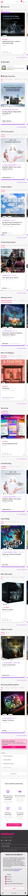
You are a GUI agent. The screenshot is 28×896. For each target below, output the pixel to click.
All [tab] (2, 10)
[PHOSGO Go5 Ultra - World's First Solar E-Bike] (13, 24)
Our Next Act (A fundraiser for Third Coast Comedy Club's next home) (12, 224)
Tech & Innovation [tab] (8, 10)
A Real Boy (5, 388)
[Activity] (21, 1)
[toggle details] (24, 54)
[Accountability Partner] (13, 427)
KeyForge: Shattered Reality (11, 554)
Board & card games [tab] (6, 300)
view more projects (21, 57)
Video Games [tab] (21, 300)
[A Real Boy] (13, 371)
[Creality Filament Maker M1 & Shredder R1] (13, 95)
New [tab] (11, 411)
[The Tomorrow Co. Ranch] (13, 261)
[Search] (18, 2)
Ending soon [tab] (18, 466)
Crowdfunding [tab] (16, 134)
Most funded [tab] (10, 466)
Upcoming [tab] (8, 134)
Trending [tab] (3, 466)
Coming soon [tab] (4, 411)
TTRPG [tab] (15, 300)
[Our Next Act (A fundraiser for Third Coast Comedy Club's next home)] (13, 205)
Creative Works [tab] (18, 10)
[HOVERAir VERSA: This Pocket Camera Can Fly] (13, 150)
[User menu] (23, 2)
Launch (13, 747)
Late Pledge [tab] (24, 134)
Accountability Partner (9, 443)
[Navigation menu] (26, 1)
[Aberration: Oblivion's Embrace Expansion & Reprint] (13, 316)
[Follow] (3, 383)
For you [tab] (3, 134)
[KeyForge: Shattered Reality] (13, 537)
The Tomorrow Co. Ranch (10, 278)
